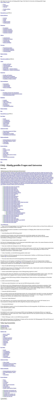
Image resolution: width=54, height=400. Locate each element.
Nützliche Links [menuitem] (3, 331)
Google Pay (3, 177)
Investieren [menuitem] (5, 103)
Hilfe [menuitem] (4, 336)
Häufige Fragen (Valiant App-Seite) (11, 178)
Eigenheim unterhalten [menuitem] (8, 31)
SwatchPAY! (24, 179)
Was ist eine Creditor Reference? (9, 298)
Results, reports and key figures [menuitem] (9, 154)
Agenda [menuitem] (4, 151)
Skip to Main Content (5, 2)
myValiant (29, 179)
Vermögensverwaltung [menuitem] (8, 39)
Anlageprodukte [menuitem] (6, 41)
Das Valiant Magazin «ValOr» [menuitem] (9, 141)
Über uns (5, 6)
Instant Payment (22, 178)
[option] (11, 186)
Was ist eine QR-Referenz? (7, 304)
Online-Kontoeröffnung (36, 179)
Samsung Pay (18, 179)
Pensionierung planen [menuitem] (7, 47)
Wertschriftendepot (5, 174)
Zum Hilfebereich (4, 224)
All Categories (4, 172)
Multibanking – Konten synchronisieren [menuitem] (11, 70)
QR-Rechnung (4, 171)
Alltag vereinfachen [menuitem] (7, 102)
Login (4, 10)
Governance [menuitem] (5, 152)
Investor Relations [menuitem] (4, 146)
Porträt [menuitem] (4, 118)
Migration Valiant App (37, 178)
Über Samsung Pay (15, 182)
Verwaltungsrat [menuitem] (6, 120)
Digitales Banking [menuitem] (4, 53)
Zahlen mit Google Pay (37, 177)
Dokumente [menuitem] (5, 342)
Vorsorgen (9, 184)
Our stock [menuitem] (5, 155)
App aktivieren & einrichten (24, 183)
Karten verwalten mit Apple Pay (34, 172)
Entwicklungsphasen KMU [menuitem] (9, 95)
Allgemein (31, 173)
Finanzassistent (37, 173)
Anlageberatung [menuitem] (6, 37)
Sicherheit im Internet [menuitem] (7, 337)
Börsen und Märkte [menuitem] (7, 42)
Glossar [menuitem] (4, 343)
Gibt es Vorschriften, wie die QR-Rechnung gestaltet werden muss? (16, 252)
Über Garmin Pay (48, 176)
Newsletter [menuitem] (5, 335)
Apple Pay (12, 172)
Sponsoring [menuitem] (5, 124)
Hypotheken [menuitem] (5, 28)
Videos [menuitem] (4, 344)
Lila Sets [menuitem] (5, 18)
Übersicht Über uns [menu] (4, 113)
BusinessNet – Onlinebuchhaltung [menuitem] (10, 68)
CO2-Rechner (14, 173)
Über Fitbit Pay (12, 176)
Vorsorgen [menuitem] (2, 45)
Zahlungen (11, 174)
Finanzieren (32, 174)
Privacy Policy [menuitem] (6, 340)
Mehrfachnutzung (34, 183)
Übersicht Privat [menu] (4, 12)
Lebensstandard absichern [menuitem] (8, 49)
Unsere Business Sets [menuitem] (7, 66)
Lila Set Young (21, 184)
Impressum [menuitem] (5, 341)
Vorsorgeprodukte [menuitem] (7, 51)
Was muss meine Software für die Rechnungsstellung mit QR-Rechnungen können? (19, 258)
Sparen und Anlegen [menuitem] (4, 81)
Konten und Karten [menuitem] (4, 15)
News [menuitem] (4, 148)
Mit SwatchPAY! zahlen (43, 182)
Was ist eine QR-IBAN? (7, 310)
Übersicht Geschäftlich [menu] (5, 58)
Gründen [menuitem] (5, 100)
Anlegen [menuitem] (2, 35)
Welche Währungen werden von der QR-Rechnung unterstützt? (15, 317)
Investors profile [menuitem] (6, 149)
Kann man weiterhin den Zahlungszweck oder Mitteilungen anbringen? (17, 245)
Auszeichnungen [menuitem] (6, 126)
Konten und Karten (44, 173)
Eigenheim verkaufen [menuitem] (7, 32)
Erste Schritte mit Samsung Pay (29, 180)
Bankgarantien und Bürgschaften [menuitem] (10, 77)
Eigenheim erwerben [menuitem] (7, 29)
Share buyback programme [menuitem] (8, 157)
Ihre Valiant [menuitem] (3, 116)
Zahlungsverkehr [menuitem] (6, 21)
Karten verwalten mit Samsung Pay (43, 180)
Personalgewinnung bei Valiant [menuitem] (9, 131)
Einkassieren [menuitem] (5, 67)
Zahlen (12, 184)
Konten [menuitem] (4, 19)
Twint (7, 183)
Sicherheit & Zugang (42, 183)
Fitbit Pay (37, 174)
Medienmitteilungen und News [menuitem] (9, 139)
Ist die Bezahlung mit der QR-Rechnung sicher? (12, 233)
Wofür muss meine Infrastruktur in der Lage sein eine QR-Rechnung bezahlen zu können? (21, 283)
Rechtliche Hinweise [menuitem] (7, 339)
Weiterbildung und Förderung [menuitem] (9, 134)
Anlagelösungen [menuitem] (6, 85)
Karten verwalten (48, 174)
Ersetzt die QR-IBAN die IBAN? (9, 291)
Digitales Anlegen (20, 173)
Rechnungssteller (13, 180)
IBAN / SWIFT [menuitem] (6, 334)
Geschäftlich (5, 5)
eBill (14, 174)
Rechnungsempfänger (25, 174)
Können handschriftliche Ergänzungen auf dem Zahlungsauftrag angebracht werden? (19, 271)
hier (5, 256)
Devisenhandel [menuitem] (6, 105)
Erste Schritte (42, 174)
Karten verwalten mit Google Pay (25, 177)
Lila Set (16, 184)
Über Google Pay (46, 177)
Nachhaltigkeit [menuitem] (6, 122)
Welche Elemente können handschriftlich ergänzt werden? (14, 240)
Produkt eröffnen (6, 9)
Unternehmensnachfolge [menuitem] (8, 106)
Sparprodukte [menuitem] (6, 83)
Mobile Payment (45, 178)
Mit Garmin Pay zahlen (40, 176)
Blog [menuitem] (1, 56)
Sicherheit (51, 173)
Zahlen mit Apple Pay (45, 172)
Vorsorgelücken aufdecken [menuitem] (8, 50)
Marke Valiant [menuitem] (6, 123)
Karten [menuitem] (4, 20)
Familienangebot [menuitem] (6, 22)
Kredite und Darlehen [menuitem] (7, 75)
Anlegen (8, 172)
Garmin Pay (18, 176)
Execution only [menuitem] (6, 40)
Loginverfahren (29, 178)
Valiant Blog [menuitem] (5, 142)
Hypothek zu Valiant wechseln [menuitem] (9, 78)
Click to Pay (8, 173)
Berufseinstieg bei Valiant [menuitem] (8, 133)
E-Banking (26, 173)
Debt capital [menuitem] (5, 153)
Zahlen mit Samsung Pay (6, 182)
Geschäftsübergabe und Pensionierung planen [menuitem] (12, 93)
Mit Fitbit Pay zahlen (5, 176)
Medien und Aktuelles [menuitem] (4, 137)
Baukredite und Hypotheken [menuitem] (9, 76)
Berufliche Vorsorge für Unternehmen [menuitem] (11, 92)
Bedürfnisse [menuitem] (3, 97)
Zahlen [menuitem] (2, 61)
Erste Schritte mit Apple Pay (21, 172)
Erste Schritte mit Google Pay (12, 177)
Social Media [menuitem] (6, 143)
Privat (4, 4)
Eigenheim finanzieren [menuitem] (8, 30)
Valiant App (11, 183)
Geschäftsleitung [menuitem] (6, 121)
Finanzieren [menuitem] (3, 25)
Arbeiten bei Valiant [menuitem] (4, 128)
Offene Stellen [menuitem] (6, 132)
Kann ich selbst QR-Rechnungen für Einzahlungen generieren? (15, 265)
